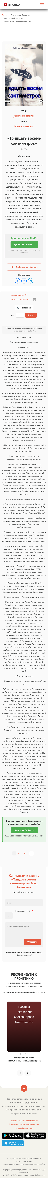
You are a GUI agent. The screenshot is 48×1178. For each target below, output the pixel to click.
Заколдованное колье (24, 1057)
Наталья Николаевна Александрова (24, 1060)
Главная (5, 15)
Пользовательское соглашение (24, 1120)
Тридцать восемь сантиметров (17, 21)
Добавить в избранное (27, 267)
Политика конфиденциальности (24, 1124)
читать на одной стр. (20, 299)
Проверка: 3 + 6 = (24, 911)
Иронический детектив (13, 18)
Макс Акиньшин (23, 126)
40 (25, 853)
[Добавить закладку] (34, 299)
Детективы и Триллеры (20, 15)
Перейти (31, 315)
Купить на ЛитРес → (24, 244)
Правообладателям (24, 1127)
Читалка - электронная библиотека (30, 1175)
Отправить (32, 941)
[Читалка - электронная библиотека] (8, 5)
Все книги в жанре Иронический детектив (23, 992)
